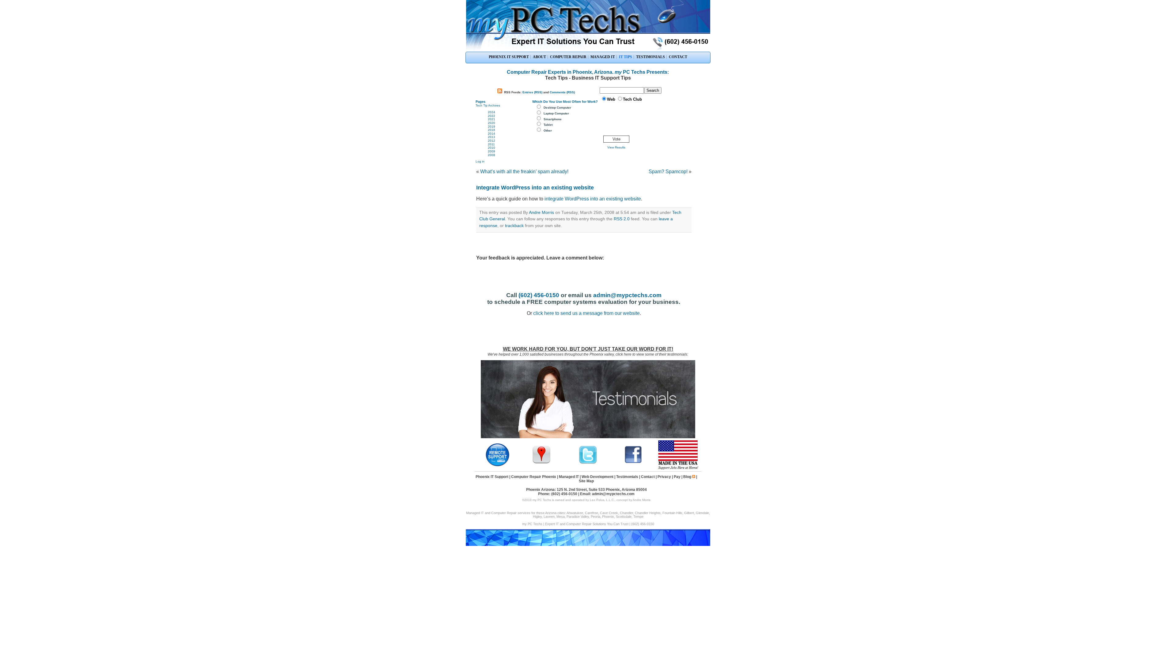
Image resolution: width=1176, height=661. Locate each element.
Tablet (548, 124)
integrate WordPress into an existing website (593, 198)
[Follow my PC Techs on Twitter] (588, 463)
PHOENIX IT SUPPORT (509, 57)
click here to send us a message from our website (586, 313)
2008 (491, 155)
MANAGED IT (602, 57)
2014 (491, 133)
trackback (514, 225)
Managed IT (569, 477)
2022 (491, 116)
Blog (687, 477)
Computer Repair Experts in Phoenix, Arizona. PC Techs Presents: (588, 72)
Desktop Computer (557, 107)
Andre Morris (541, 212)
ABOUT (539, 57)
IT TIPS (625, 57)
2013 (491, 137)
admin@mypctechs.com (627, 295)
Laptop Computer (556, 113)
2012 (491, 140)
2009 (491, 151)
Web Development (597, 477)
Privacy (664, 477)
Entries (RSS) (532, 92)
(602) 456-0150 (538, 295)
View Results (616, 147)
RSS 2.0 (622, 218)
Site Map (586, 481)
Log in (480, 161)
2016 (491, 130)
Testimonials (627, 477)
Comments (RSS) (562, 92)
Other (548, 130)
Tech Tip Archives (488, 105)
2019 (491, 126)
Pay (677, 477)
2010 (491, 147)
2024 (491, 112)
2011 (491, 144)
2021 (491, 119)
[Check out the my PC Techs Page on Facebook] (633, 463)
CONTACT (678, 57)
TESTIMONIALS (650, 57)
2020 (491, 123)
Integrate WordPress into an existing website (535, 187)
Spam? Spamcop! (668, 171)
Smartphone (553, 119)
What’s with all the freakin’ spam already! (524, 171)
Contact (648, 477)
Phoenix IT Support (492, 477)
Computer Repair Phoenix (533, 477)
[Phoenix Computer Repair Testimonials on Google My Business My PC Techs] (543, 463)
